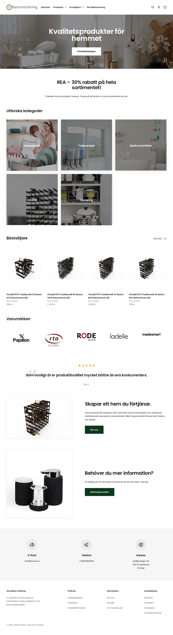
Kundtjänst (75, 7)
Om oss (94, 430)
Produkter (58, 7)
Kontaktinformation (77, 608)
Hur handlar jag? (115, 608)
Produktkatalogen (86, 51)
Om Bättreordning (96, 7)
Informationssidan (99, 492)
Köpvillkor (72, 603)
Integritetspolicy (75, 598)
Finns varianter (11, 301)
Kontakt (110, 603)
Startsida (45, 7)
